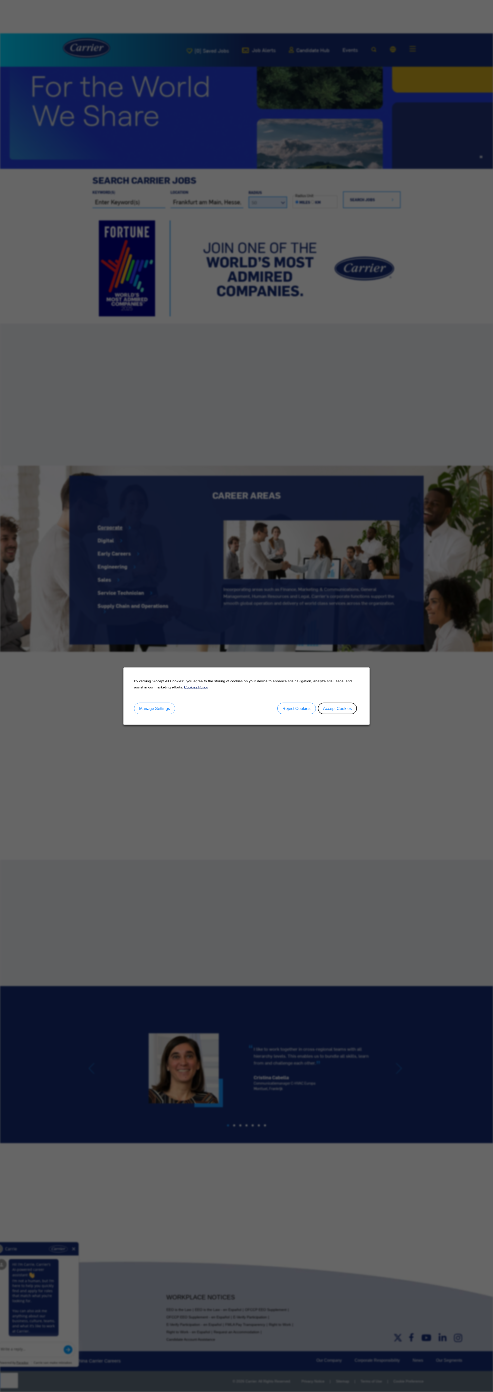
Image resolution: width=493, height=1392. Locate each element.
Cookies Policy (196, 687)
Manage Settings (154, 708)
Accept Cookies (337, 708)
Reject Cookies (296, 708)
